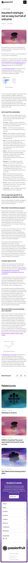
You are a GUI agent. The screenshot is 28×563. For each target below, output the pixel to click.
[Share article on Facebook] (17, 375)
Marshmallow (20, 63)
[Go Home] (7, 2)
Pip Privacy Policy (13, 556)
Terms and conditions (14, 559)
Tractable (3, 65)
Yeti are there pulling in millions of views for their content (13, 333)
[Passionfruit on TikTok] (6, 538)
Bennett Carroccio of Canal (9, 354)
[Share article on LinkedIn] (21, 375)
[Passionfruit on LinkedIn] (3, 538)
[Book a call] (14, 496)
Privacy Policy (12, 557)
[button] (25, 2)
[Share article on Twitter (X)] (25, 375)
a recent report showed (8, 68)
